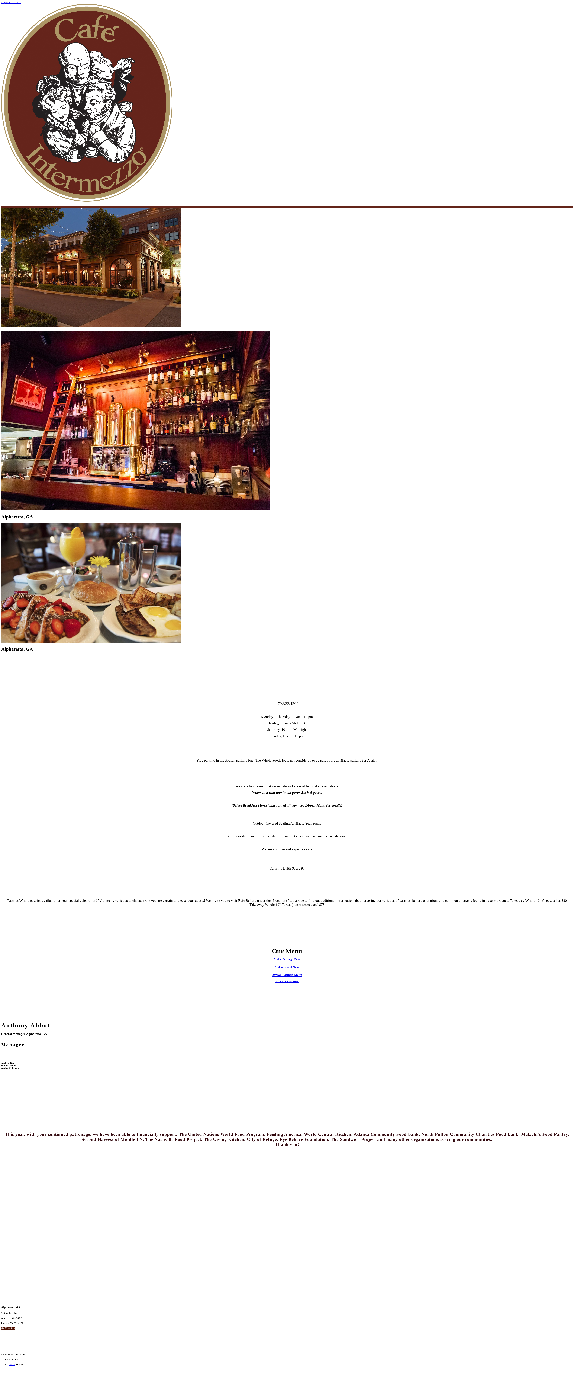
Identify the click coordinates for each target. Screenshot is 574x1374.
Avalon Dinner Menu (287, 981)
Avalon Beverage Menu (287, 959)
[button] (8, 1328)
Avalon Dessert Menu (287, 966)
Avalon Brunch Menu (287, 975)
